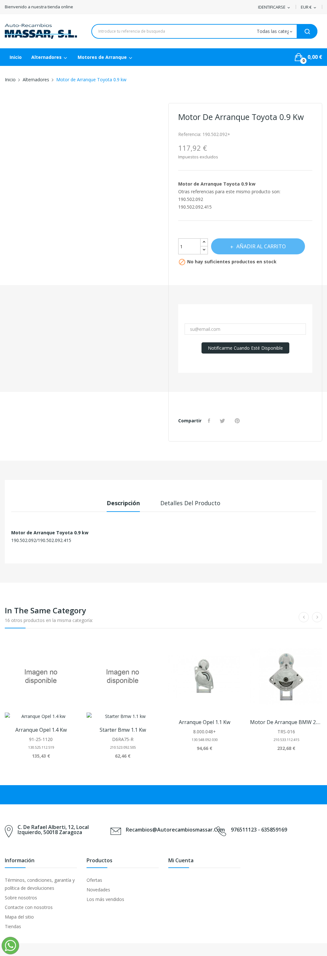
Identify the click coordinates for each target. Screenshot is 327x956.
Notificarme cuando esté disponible (245, 348)
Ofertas (94, 880)
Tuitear (223, 421)
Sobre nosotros (21, 898)
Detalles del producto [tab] (190, 503)
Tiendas (13, 926)
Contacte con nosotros (29, 907)
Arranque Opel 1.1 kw (204, 722)
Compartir (210, 421)
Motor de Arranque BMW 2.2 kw (286, 722)
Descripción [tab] (123, 503)
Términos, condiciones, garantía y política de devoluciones (40, 884)
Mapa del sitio (19, 917)
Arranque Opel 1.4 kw (41, 730)
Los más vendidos (105, 899)
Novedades (98, 890)
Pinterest (238, 421)
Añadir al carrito (261, 246)
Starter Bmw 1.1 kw (123, 730)
